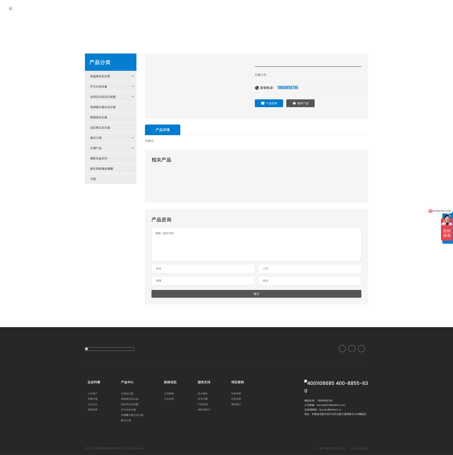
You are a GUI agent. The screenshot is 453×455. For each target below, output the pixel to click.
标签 (353, 448)
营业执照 (363, 448)
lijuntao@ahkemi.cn (330, 409)
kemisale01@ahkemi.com (331, 405)
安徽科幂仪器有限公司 (107, 448)
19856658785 (287, 88)
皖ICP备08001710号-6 (332, 448)
